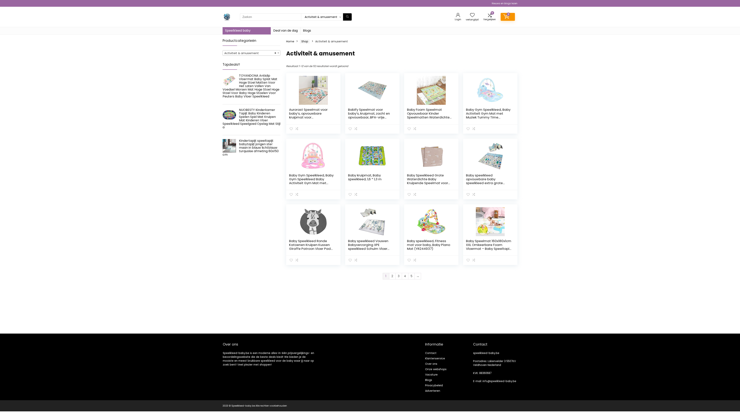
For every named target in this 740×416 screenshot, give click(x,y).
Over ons (431, 364)
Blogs (307, 30)
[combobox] (251, 53)
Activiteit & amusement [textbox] (250, 53)
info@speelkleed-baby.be (499, 381)
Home (290, 41)
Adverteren (432, 391)
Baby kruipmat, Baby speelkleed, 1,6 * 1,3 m (365, 177)
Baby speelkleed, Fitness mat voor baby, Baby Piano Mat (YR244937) (428, 245)
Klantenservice (435, 358)
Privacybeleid (434, 385)
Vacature (431, 375)
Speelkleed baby (238, 30)
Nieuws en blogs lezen (504, 3)
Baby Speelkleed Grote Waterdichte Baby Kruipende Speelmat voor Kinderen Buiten (427, 181)
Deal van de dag (285, 30)
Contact (430, 353)
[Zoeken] (347, 17)
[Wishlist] (472, 15)
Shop (304, 41)
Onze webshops (436, 369)
